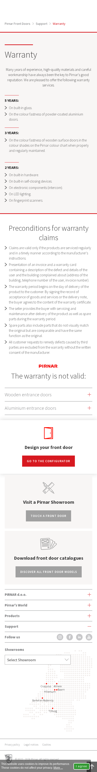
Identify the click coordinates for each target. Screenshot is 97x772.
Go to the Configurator (48, 461)
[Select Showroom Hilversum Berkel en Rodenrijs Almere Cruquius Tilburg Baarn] (38, 660)
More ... (58, 767)
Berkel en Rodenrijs (42, 700)
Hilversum (50, 691)
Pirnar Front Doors (17, 23)
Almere (58, 686)
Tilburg (52, 711)
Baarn (61, 689)
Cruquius (46, 686)
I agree (81, 766)
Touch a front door (48, 516)
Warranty (59, 23)
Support (41, 23)
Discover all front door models (48, 572)
